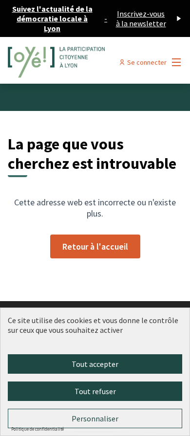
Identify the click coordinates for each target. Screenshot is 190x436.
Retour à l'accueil (95, 246)
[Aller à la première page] (72, 62)
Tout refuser (95, 391)
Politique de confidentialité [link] (37, 429)
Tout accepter (95, 364)
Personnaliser (95, 418)
